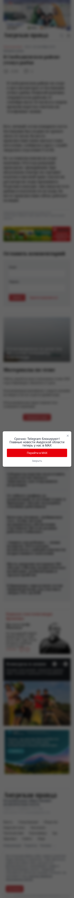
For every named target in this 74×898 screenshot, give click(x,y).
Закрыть (37, 460)
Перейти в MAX (37, 453)
